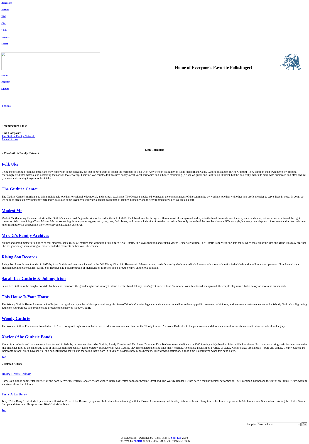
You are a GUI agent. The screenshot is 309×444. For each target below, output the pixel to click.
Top (4, 356)
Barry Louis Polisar (16, 374)
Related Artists (10, 139)
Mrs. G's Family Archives (25, 235)
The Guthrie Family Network (18, 136)
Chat (3, 23)
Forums (5, 9)
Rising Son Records (19, 257)
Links (4, 30)
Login (4, 75)
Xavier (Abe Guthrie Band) (27, 337)
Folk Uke (10, 164)
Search (4, 43)
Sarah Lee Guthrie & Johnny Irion (34, 278)
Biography (6, 2)
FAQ (3, 16)
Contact (5, 37)
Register (5, 81)
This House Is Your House (25, 297)
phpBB (138, 440)
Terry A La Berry (14, 394)
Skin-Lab (176, 437)
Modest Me (12, 210)
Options (5, 88)
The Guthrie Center (20, 189)
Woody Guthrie (16, 318)
